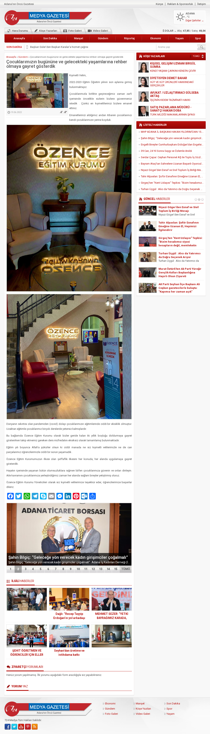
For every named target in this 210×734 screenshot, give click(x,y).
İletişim (201, 4)
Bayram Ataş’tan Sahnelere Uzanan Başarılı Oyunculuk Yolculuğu (173, 163)
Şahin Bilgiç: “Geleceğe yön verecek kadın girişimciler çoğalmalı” (68, 557)
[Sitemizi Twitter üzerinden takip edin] (14, 727)
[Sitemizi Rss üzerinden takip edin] (35, 727)
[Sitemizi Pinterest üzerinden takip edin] (28, 727)
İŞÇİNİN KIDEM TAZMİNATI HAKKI (170, 85)
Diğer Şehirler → (195, 20)
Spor (198, 38)
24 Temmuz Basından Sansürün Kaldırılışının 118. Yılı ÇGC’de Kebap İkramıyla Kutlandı (179, 288)
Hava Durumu (20, 30)
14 (108, 569)
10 (78, 569)
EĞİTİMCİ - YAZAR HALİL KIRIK (170, 107)
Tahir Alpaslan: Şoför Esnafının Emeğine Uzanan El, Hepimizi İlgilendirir (173, 176)
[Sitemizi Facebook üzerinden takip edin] (8, 727)
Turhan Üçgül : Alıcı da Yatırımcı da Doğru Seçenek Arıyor (173, 189)
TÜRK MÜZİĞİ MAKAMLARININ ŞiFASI (172, 99)
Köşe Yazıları (143, 708)
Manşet (78, 38)
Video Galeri (100, 30)
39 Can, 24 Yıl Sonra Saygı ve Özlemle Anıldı (166, 150)
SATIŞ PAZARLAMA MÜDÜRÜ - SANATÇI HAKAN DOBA (171, 94)
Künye (159, 4)
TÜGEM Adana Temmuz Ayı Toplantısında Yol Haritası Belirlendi (176, 211)
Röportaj (129, 38)
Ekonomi (155, 38)
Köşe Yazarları (48, 30)
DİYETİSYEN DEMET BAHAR (168, 63)
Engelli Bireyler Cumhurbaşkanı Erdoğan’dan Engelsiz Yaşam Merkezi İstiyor (173, 144)
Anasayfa (19, 38)
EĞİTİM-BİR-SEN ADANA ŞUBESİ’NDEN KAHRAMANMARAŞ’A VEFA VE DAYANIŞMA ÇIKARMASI (181, 226)
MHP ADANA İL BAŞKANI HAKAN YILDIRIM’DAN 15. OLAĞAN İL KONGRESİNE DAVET (173, 131)
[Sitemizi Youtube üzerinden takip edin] (21, 727)
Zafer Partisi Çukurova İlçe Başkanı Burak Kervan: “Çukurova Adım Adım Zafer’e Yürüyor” (180, 257)
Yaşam (179, 38)
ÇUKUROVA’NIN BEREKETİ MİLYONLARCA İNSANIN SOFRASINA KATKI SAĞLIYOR (177, 241)
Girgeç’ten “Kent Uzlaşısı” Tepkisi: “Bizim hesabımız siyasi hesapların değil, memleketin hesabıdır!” (173, 182)
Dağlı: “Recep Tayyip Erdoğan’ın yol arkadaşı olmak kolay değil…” (69, 618)
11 (85, 569)
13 (100, 569)
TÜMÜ (125, 569)
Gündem (103, 38)
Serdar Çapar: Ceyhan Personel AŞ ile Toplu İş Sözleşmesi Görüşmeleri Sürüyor (173, 157)
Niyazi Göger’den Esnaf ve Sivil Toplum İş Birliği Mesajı (173, 170)
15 (115, 569)
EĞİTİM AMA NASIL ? (162, 111)
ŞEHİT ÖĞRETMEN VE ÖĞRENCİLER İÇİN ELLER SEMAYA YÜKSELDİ (26, 654)
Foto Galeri (75, 30)
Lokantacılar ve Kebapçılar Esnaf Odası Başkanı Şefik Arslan (65, 46)
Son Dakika (50, 38)
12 (93, 569)
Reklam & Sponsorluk (180, 4)
